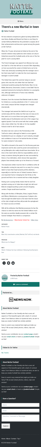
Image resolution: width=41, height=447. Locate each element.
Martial (22, 234)
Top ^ (19, 439)
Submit (5, 426)
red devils (36, 234)
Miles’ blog (34, 220)
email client (11, 337)
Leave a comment (21, 284)
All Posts (14, 278)
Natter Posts (5, 226)
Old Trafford (29, 234)
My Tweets (5, 353)
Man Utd (4, 234)
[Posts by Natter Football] (2, 31)
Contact (13, 439)
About (8, 439)
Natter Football (9, 31)
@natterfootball (28, 337)
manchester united (13, 234)
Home (3, 439)
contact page (28, 334)
